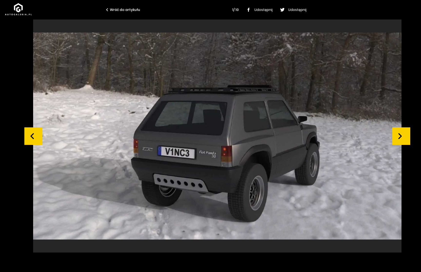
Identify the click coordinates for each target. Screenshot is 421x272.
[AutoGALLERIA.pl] (18, 9)
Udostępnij (263, 9)
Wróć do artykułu (125, 10)
